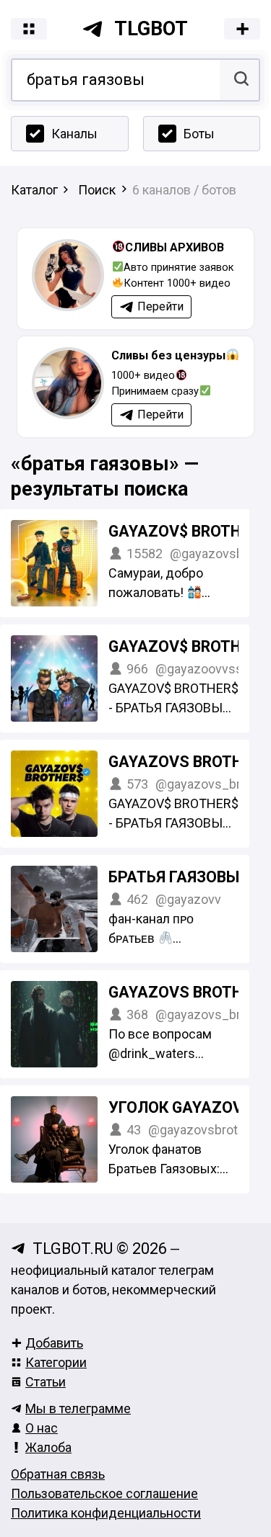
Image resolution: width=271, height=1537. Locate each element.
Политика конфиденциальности (106, 1512)
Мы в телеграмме (78, 1408)
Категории (56, 1362)
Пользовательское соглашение (104, 1493)
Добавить (54, 1342)
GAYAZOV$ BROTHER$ (187, 531)
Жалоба (48, 1447)
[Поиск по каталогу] (239, 80)
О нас (41, 1427)
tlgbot (151, 28)
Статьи (45, 1381)
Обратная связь (58, 1474)
